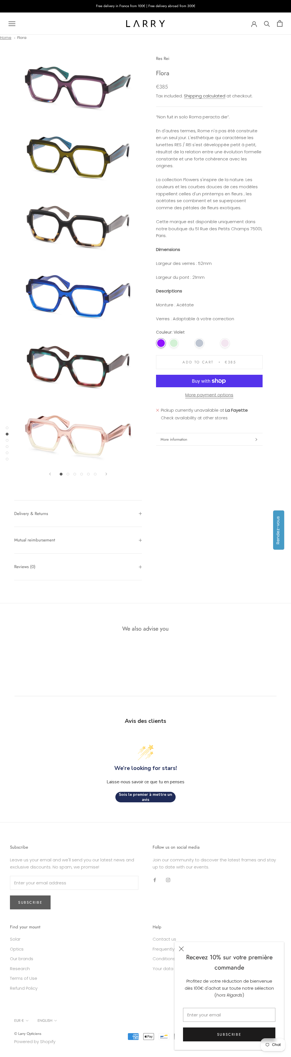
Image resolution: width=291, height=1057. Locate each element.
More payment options (209, 395)
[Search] (267, 23)
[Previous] (50, 474)
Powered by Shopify (34, 1042)
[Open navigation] (12, 23)
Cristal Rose (225, 343)
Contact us (164, 939)
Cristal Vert (174, 343)
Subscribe (229, 1034)
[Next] (106, 474)
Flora (21, 37)
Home (5, 37)
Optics (17, 949)
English (45, 1020)
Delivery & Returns (31, 513)
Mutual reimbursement (34, 540)
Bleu (199, 343)
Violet (161, 343)
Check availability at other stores (194, 418)
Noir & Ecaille (187, 343)
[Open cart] (279, 23)
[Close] (181, 948)
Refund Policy (24, 988)
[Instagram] (168, 880)
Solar (15, 939)
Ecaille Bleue (212, 343)
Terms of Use (23, 978)
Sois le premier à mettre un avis (145, 797)
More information (174, 439)
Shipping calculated (204, 96)
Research (20, 969)
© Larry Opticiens (27, 1033)
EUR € (19, 1020)
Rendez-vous (278, 530)
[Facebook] (155, 880)
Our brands (21, 959)
